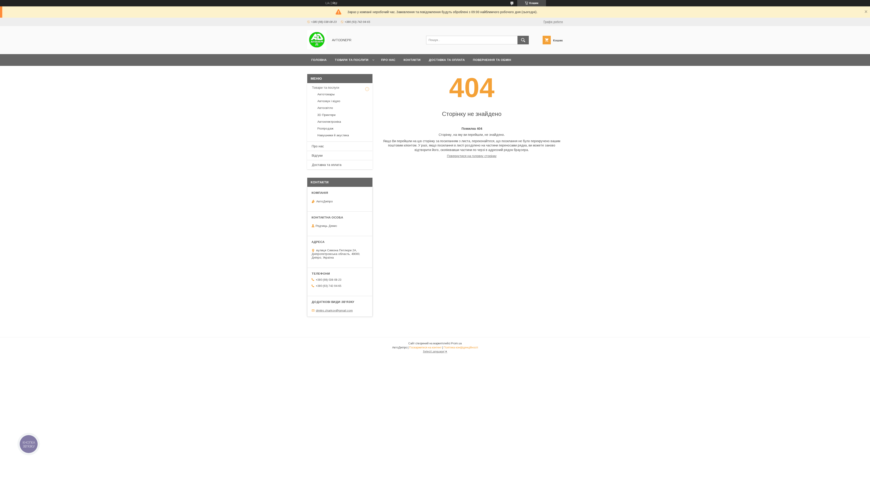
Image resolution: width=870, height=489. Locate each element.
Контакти (412, 60)
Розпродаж (325, 128)
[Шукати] (523, 40)
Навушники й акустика (333, 135)
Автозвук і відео (328, 101)
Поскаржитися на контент (425, 347)
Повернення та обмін (492, 60)
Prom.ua (456, 343)
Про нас (388, 60)
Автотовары (326, 94)
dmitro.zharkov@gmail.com (334, 310)
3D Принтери (326, 115)
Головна (318, 60)
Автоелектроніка (329, 121)
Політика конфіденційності (461, 347)
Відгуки (317, 155)
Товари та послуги (351, 60)
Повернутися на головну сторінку (472, 156)
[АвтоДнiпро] (316, 48)
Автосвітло (325, 108)
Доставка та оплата (447, 60)
